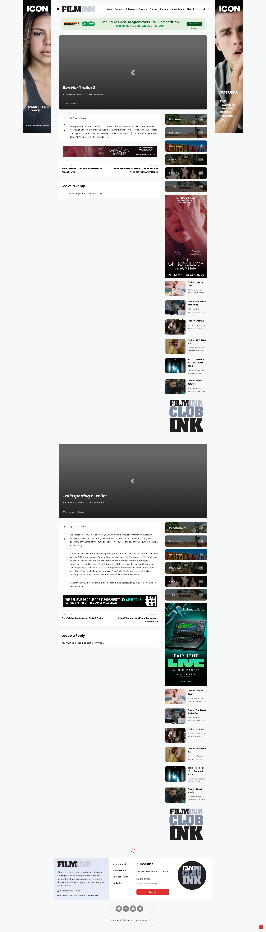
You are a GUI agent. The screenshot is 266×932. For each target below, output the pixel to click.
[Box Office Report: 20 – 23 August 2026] (175, 365)
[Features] (186, 132)
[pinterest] (64, 130)
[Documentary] (186, 119)
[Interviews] (186, 159)
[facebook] (64, 118)
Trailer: (196, 320)
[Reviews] (186, 173)
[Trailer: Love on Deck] (175, 288)
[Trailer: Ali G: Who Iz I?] (175, 346)
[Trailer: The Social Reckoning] (175, 307)
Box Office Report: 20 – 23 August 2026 (197, 362)
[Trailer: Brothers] (175, 327)
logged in (79, 193)
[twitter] (64, 124)
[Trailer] (186, 186)
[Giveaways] (186, 146)
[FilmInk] (78, 9)
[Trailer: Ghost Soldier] (175, 386)
